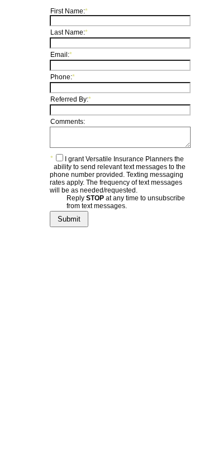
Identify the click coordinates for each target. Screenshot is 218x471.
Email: (61, 55)
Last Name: (69, 32)
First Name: (69, 11)
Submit (69, 219)
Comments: (67, 122)
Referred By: (70, 99)
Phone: (62, 77)
